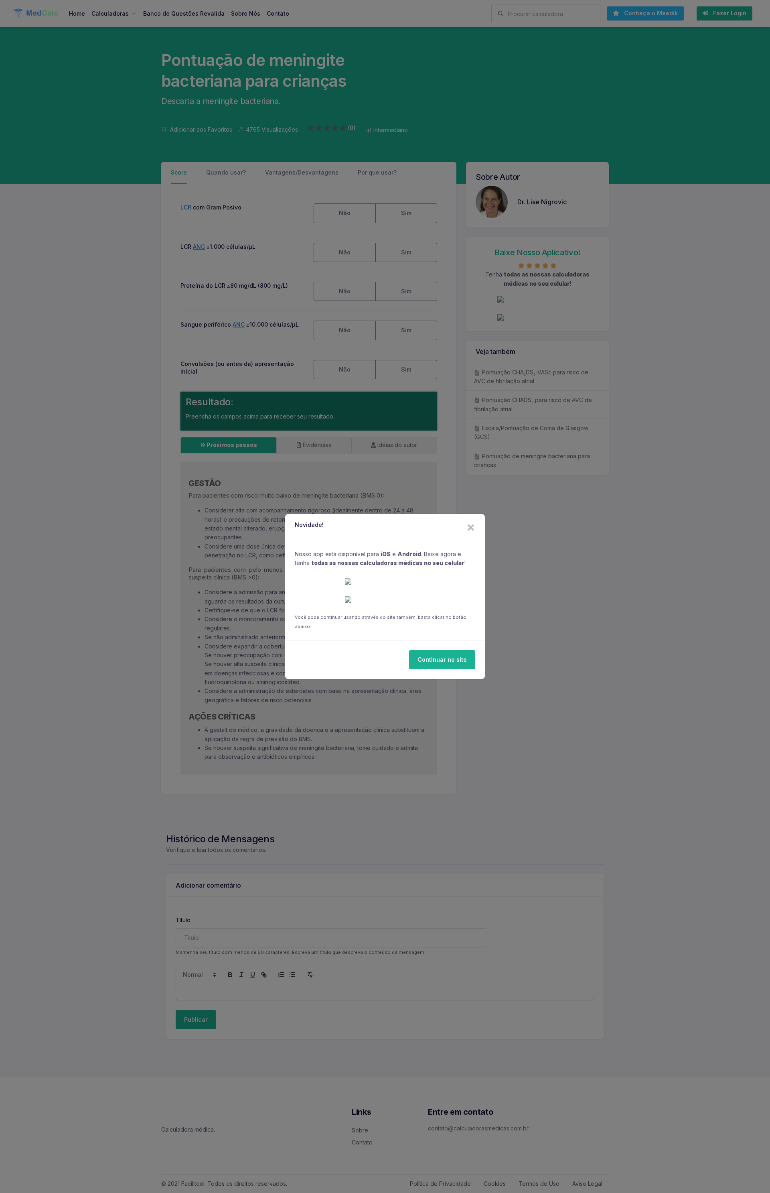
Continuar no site (442, 659)
